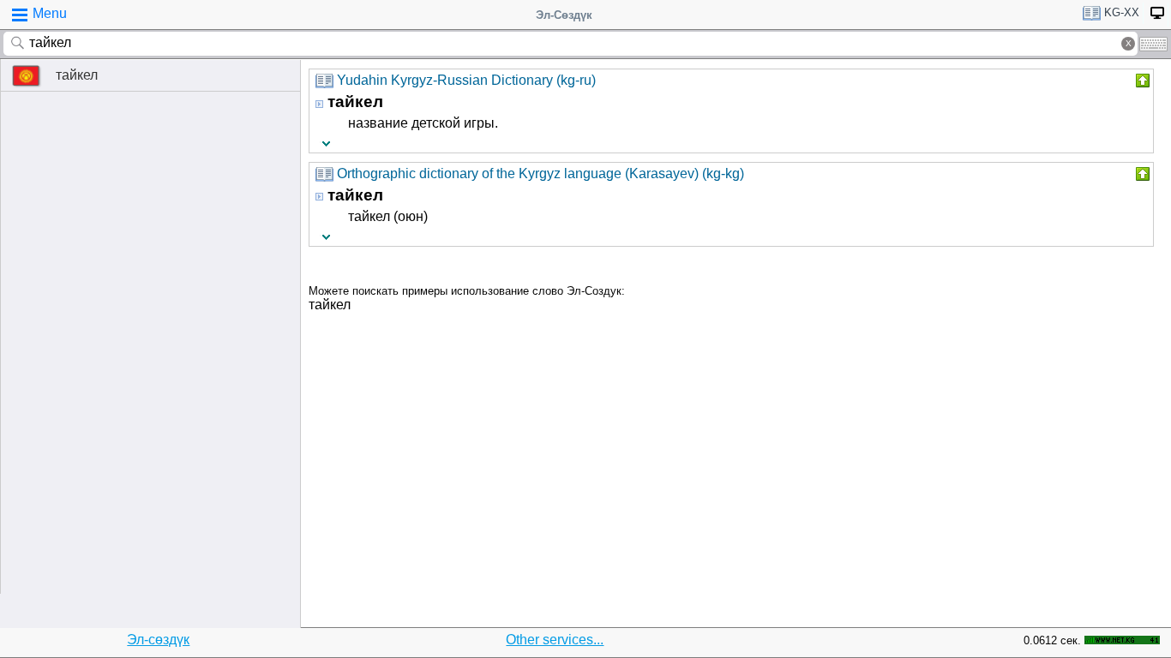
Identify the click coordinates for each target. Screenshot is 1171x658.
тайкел (77, 75)
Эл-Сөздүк (564, 15)
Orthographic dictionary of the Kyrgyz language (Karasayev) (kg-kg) (540, 173)
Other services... (555, 639)
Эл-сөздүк (158, 639)
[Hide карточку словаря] (1141, 80)
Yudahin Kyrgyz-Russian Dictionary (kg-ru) (466, 80)
